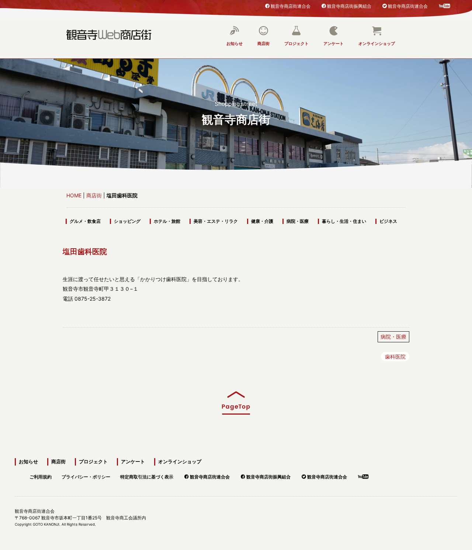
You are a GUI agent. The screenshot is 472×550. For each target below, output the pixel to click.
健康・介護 (262, 221)
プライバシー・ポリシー (86, 475)
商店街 (263, 43)
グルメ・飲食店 (85, 221)
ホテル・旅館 (167, 221)
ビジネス (388, 221)
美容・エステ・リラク (216, 221)
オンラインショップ (376, 43)
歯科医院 (395, 356)
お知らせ (234, 43)
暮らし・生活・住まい (344, 221)
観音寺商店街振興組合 (349, 5)
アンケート (333, 43)
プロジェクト (296, 43)
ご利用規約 (41, 475)
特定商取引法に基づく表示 (146, 475)
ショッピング (127, 221)
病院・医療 (298, 221)
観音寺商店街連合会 (290, 5)
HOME (73, 195)
